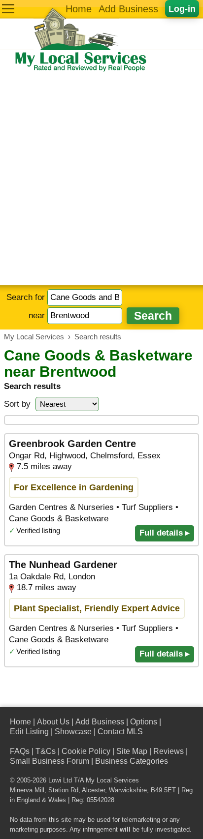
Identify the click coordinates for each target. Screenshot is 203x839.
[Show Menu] (8, 8)
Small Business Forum (49, 761)
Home (79, 8)
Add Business (128, 8)
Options (143, 722)
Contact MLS (120, 731)
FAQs (20, 751)
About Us (53, 722)
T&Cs (45, 751)
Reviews (168, 751)
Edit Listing (29, 731)
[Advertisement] (101, 179)
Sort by (17, 404)
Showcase (73, 731)
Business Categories (131, 761)
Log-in (182, 8)
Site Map (131, 751)
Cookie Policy (86, 751)
